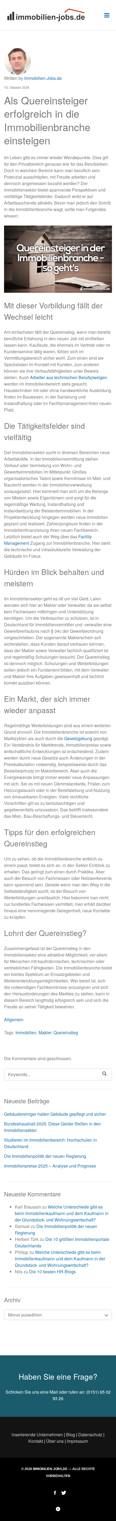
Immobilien (25, 1032)
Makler (45, 1032)
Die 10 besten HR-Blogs (52, 1271)
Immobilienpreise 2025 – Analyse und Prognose (50, 1166)
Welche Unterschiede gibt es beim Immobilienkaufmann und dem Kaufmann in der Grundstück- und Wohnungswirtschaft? (61, 1213)
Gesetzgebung (78, 738)
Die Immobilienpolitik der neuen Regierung (45, 1156)
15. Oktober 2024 (16, 87)
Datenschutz (90, 1434)
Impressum (77, 1441)
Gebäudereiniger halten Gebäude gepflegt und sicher (55, 1114)
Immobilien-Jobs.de (43, 78)
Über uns (55, 1441)
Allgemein (13, 1019)
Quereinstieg (65, 1032)
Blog (70, 1434)
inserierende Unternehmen (37, 1434)
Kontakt (35, 1441)
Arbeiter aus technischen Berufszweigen (68, 377)
